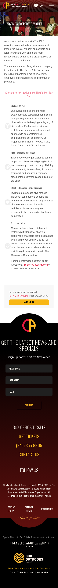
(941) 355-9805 (29, 445)
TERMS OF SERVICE (29, 509)
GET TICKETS (29, 436)
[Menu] (50, 5)
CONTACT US (29, 454)
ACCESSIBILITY (47, 509)
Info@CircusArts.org (18, 296)
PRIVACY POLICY (11, 509)
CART (42, 5)
